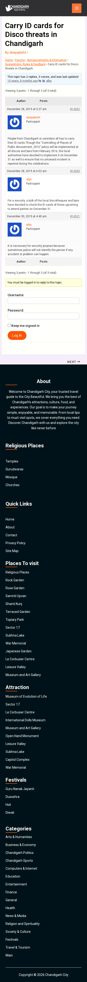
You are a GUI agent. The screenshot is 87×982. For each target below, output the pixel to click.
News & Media (16, 916)
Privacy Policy (16, 543)
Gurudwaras (14, 469)
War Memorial (16, 643)
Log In (17, 335)
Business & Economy (21, 845)
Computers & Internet (21, 868)
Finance (11, 892)
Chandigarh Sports (19, 860)
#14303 (75, 171)
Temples (12, 461)
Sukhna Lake (15, 635)
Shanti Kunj (14, 604)
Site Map (12, 551)
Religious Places (17, 572)
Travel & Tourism (18, 947)
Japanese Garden (19, 651)
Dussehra (12, 797)
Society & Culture (18, 931)
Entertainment (16, 884)
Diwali (10, 812)
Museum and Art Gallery (23, 675)
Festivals (12, 939)
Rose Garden (15, 588)
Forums (20, 60)
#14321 (75, 216)
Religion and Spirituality (23, 924)
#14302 (75, 109)
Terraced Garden (18, 612)
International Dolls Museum (25, 720)
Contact (11, 535)
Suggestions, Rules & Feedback (25, 64)
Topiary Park (15, 619)
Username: (16, 295)
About (10, 527)
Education (13, 876)
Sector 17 (13, 627)
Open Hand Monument (22, 736)
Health (10, 908)
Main (9, 955)
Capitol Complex (17, 759)
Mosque (11, 477)
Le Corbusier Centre (20, 659)
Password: (16, 310)
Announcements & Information (47, 60)
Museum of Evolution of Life (26, 696)
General (11, 900)
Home (9, 60)
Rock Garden (15, 580)
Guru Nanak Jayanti (20, 789)
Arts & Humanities (19, 837)
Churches (12, 485)
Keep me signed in (25, 326)
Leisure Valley (16, 667)
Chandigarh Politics (20, 853)
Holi (8, 804)
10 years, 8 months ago (22, 80)
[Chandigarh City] (17, 8)
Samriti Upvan (16, 596)
